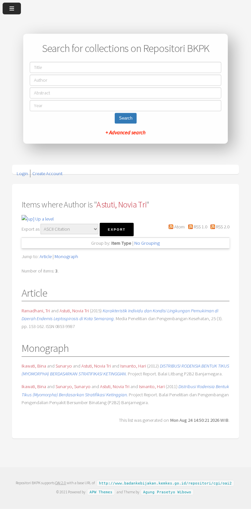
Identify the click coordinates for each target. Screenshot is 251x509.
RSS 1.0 (200, 227)
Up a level (44, 219)
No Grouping (147, 243)
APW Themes (101, 492)
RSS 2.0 (222, 227)
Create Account (47, 173)
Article (46, 256)
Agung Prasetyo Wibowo (167, 492)
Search (125, 118)
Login (22, 173)
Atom (179, 227)
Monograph (66, 256)
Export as (31, 229)
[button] (117, 229)
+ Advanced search (125, 132)
